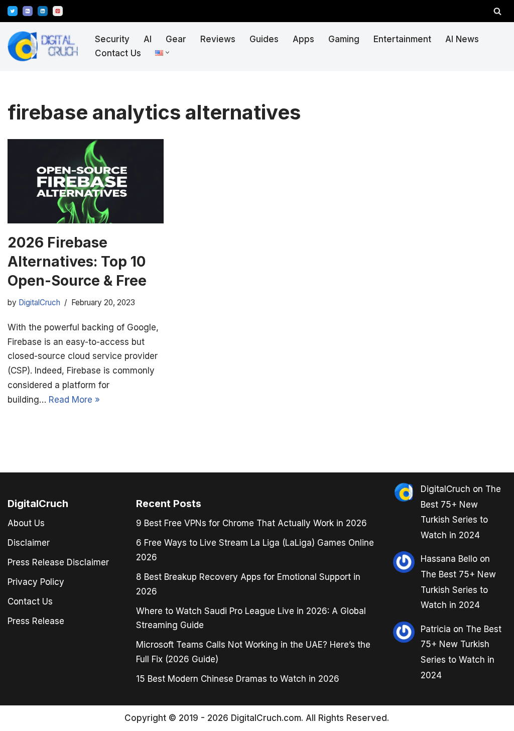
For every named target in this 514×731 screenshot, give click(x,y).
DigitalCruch (445, 489)
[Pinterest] (58, 11)
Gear (176, 39)
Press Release (36, 621)
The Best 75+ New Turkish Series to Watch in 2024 (458, 589)
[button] (167, 52)
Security (112, 39)
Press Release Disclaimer (58, 562)
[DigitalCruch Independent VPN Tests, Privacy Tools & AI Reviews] (43, 46)
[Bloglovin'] (28, 11)
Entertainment (402, 39)
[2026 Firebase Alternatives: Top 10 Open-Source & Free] (86, 181)
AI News (462, 39)
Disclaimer (29, 543)
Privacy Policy (36, 582)
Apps (303, 39)
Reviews (217, 39)
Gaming (343, 39)
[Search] (497, 11)
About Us (26, 523)
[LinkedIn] (43, 11)
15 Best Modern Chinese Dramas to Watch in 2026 (237, 679)
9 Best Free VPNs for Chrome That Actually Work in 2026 (251, 523)
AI (148, 39)
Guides (264, 39)
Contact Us (118, 53)
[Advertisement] (45, 363)
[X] (13, 11)
